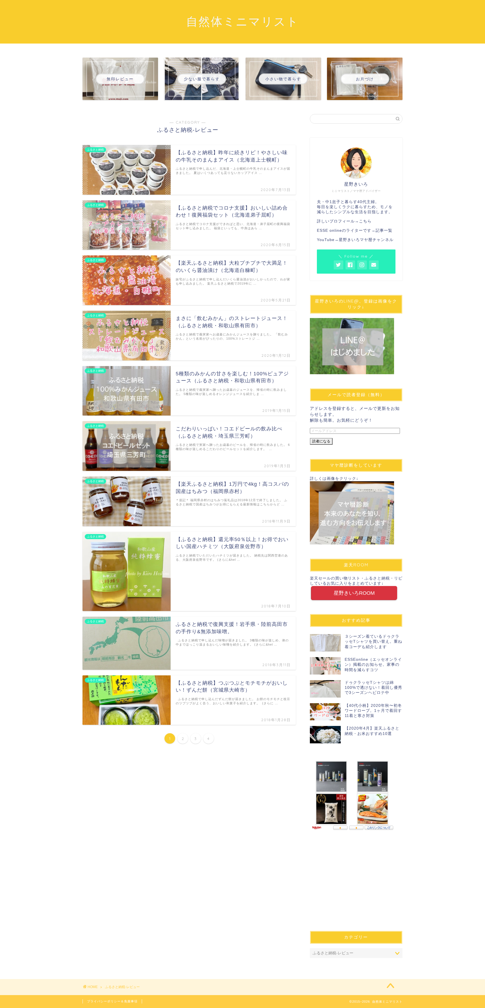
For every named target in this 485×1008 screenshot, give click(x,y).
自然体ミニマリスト (242, 21)
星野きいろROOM (354, 593)
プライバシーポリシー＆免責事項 (112, 1001)
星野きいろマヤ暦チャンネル (366, 240)
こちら (365, 221)
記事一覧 (384, 230)
